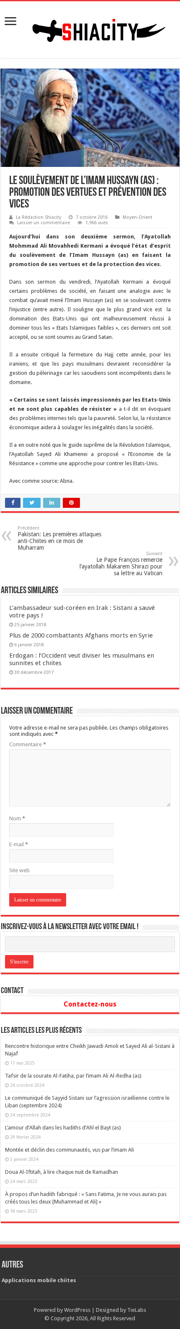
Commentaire (27, 744)
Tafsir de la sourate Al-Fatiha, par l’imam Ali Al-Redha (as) (73, 1076)
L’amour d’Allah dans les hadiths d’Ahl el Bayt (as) (63, 1127)
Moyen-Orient (137, 217)
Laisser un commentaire (43, 222)
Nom (17, 818)
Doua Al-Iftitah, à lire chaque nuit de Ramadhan (61, 1172)
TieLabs (136, 1310)
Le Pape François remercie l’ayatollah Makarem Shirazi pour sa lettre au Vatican (121, 563)
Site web (19, 870)
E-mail (18, 844)
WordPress (77, 1310)
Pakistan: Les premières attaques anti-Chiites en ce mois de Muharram (59, 538)
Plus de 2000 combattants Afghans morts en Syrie (81, 635)
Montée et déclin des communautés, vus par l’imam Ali (69, 1150)
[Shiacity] (90, 28)
